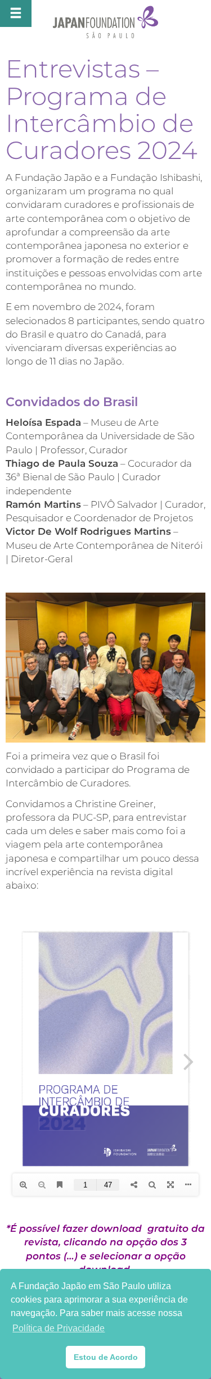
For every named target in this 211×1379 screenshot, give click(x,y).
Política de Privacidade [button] (58, 1328)
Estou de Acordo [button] (106, 1357)
